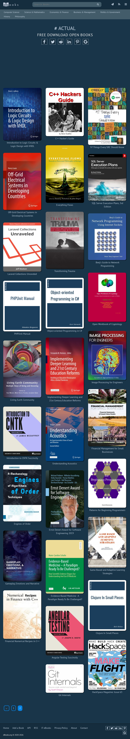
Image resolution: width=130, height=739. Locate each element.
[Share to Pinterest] (77, 43)
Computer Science (11, 12)
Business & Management (84, 12)
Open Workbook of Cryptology (107, 324)
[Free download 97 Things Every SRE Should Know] (107, 116)
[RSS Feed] (119, 4)
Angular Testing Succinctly (65, 657)
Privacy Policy (61, 727)
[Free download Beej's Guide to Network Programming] (107, 236)
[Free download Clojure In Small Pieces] (107, 605)
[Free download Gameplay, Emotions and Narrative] (22, 556)
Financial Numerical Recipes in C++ (22, 641)
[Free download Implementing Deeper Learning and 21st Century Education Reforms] (65, 366)
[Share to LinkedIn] (69, 43)
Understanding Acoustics (64, 463)
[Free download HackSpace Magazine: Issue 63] (107, 665)
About (74, 727)
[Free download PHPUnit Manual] (22, 306)
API (29, 727)
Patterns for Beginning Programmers (107, 510)
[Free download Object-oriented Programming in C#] (65, 303)
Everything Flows (64, 204)
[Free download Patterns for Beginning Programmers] (107, 483)
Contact (84, 727)
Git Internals (65, 695)
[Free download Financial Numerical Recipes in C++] (22, 614)
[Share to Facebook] (44, 43)
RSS (36, 727)
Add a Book (18, 727)
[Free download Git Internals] (65, 678)
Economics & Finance (59, 12)
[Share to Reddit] (61, 43)
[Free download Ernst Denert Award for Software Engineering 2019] (65, 498)
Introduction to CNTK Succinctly (22, 458)
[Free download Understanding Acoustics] (65, 434)
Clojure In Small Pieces (107, 633)
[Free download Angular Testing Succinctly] (65, 630)
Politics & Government (110, 12)
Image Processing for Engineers (107, 382)
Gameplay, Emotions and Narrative (22, 583)
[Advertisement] (65, 66)
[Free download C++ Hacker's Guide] (65, 112)
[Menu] (126, 4)
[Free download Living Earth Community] (22, 369)
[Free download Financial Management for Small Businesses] (107, 417)
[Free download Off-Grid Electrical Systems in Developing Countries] (22, 181)
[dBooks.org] (10, 5)
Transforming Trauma (64, 271)
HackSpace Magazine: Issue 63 (107, 692)
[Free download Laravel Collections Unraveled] (22, 247)
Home (6, 727)
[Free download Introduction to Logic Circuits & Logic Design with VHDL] (22, 114)
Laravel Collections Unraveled (22, 274)
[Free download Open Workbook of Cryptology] (107, 297)
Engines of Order (22, 523)
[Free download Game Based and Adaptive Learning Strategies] (107, 542)
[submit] (97, 4)
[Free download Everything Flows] (65, 174)
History (7, 16)
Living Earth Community (22, 399)
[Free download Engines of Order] (22, 493)
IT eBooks (46, 727)
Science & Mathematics (34, 12)
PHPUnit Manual (22, 333)
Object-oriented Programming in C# (64, 330)
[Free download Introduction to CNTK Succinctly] (22, 431)
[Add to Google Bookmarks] (86, 43)
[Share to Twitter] (52, 43)
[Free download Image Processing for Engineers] (107, 355)
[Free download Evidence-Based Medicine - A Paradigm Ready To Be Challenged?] (65, 567)
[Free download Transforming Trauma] (65, 240)
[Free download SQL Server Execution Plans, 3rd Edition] (107, 177)
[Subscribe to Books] (112, 4)
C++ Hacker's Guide (64, 138)
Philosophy (20, 16)
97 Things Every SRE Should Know (107, 147)
